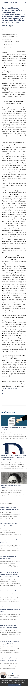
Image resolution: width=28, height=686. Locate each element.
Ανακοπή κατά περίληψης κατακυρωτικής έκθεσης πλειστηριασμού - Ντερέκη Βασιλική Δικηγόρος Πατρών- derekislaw (13, 457)
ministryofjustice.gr (11, 388)
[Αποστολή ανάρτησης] (3, 390)
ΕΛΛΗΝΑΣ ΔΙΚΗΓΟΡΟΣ (10, 2)
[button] (3, 30)
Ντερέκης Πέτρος (13, 673)
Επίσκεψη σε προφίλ (13, 677)
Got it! (18, 685)
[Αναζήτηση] (26, 2)
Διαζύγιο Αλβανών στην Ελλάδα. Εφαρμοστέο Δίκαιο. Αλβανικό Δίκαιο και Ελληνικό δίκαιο (10, 609)
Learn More (12, 685)
